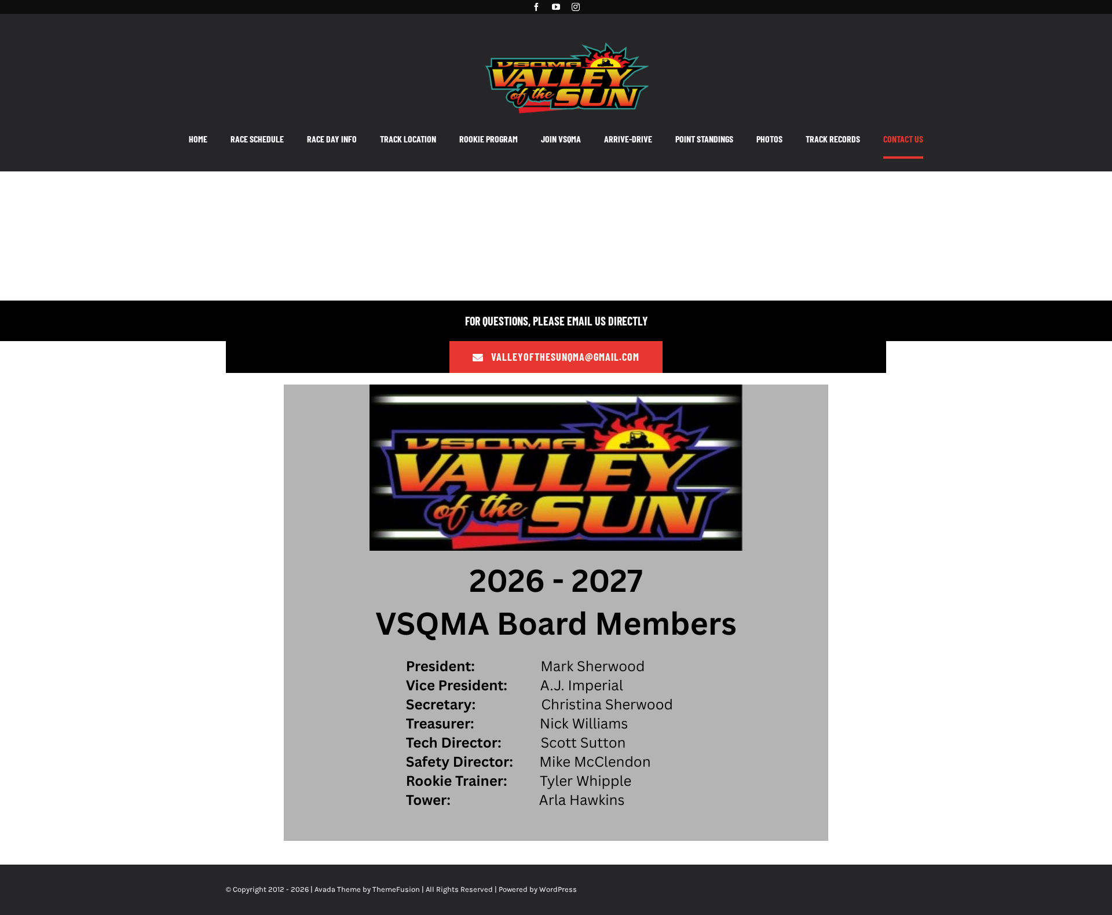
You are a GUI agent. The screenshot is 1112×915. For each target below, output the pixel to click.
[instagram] (576, 7)
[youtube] (556, 7)
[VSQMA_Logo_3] (567, 36)
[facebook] (536, 7)
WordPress (558, 889)
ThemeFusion (396, 889)
